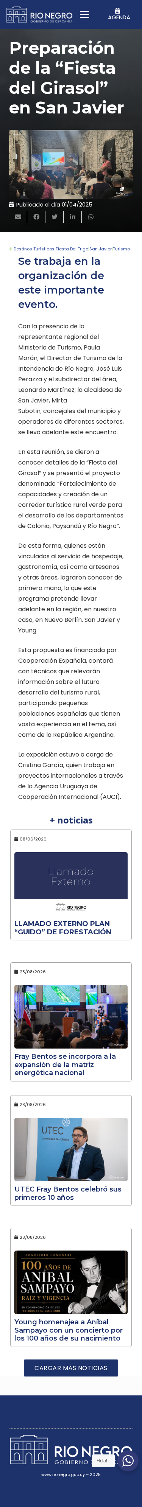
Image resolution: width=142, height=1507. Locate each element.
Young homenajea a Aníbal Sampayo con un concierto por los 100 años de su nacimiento (68, 1330)
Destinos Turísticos (34, 249)
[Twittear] (54, 217)
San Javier (100, 249)
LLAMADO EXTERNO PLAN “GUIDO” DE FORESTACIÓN (62, 928)
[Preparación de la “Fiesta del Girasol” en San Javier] (71, 164)
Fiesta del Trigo (72, 249)
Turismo (121, 249)
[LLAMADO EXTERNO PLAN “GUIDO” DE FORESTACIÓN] (71, 884)
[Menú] (84, 14)
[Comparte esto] (36, 217)
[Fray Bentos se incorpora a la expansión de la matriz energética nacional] (71, 1017)
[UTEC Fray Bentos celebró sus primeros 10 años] (71, 1149)
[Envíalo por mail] (18, 217)
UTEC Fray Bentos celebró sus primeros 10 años (68, 1193)
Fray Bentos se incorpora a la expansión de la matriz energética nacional (65, 1064)
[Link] (39, 14)
